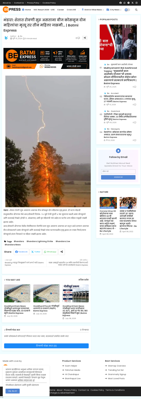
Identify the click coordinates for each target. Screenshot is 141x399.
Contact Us (83, 390)
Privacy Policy (33, 3)
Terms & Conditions (115, 390)
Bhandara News (13, 244)
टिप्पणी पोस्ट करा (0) (46, 345)
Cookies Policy (49, 3)
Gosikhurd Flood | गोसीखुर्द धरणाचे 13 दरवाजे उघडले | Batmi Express (46, 308)
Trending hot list (116, 370)
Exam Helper (71, 365)
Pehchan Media (72, 370)
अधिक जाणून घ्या (25, 380)
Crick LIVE (71, 9)
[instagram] (136, 3)
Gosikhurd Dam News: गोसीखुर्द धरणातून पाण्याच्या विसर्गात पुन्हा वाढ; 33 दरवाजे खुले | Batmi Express (17, 309)
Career (60, 9)
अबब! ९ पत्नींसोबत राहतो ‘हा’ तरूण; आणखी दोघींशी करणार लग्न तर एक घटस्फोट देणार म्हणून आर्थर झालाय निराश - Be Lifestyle (128, 220)
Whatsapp (51, 251)
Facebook (23, 251)
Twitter (37, 251)
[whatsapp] (124, 3)
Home (28, 9)
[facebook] (120, 3)
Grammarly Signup (117, 374)
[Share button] (62, 252)
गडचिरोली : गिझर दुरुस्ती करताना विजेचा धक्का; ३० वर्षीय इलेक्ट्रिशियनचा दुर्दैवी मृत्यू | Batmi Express (120, 117)
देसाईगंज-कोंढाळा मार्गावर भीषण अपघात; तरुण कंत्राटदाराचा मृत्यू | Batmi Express (118, 134)
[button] (136, 10)
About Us (7, 3)
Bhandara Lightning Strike (40, 241)
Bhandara (19, 241)
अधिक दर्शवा (83, 280)
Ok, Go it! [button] (12, 391)
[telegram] (128, 3)
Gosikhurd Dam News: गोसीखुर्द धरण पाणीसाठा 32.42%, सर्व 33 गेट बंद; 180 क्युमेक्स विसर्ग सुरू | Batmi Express (75, 311)
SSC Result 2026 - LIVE (44, 9)
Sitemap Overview (117, 365)
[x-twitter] (132, 3)
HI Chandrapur (72, 374)
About (60, 390)
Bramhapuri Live (73, 378)
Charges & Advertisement (62, 393)
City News (114, 9)
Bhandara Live (63, 241)
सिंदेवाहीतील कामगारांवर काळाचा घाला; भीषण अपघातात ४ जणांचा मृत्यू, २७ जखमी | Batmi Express (119, 99)
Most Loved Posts (116, 378)
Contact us (19, 3)
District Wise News (93, 9)
